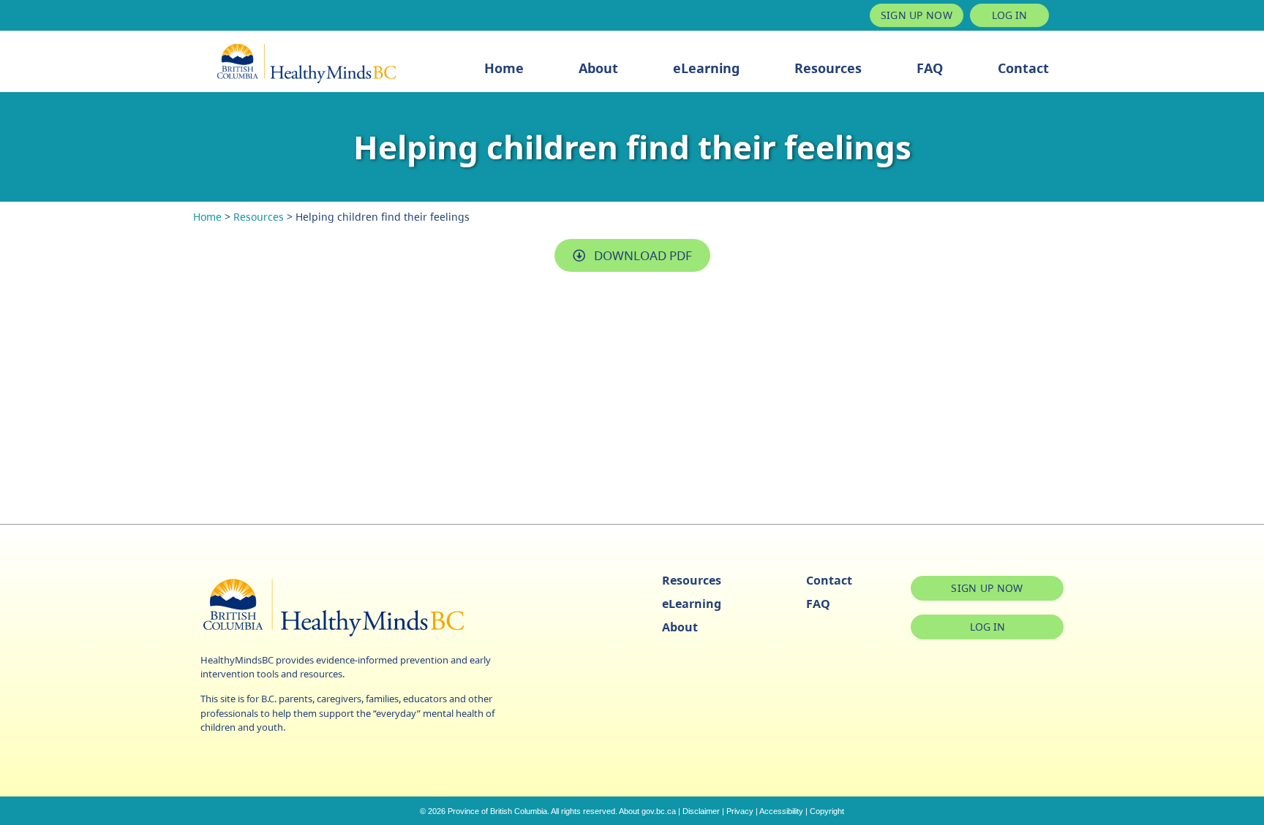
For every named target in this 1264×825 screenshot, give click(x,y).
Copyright (827, 811)
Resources (828, 68)
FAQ (930, 68)
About (598, 68)
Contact (1023, 68)
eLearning (706, 68)
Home (504, 68)
